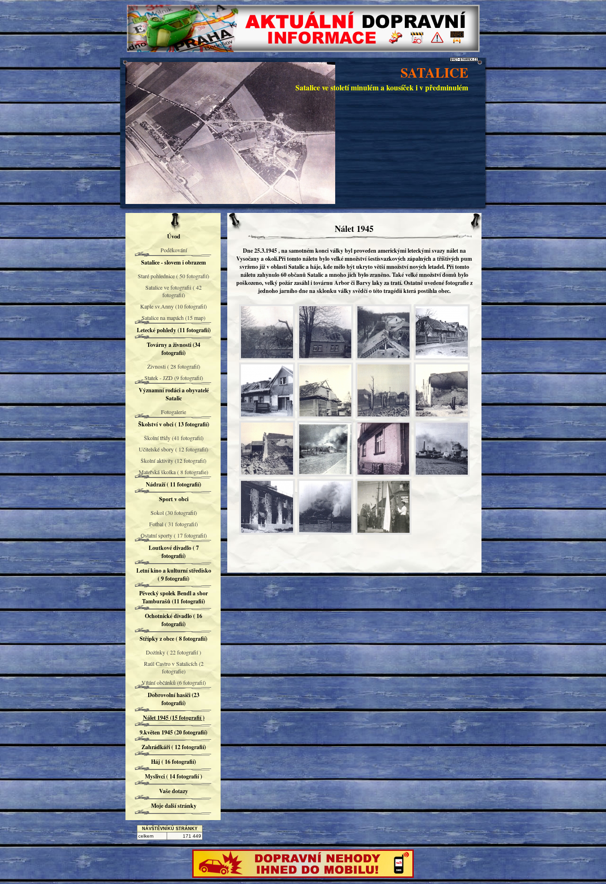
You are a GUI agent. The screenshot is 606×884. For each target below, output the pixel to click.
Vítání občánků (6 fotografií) (174, 682)
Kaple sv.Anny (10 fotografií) (173, 306)
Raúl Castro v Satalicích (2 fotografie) (174, 667)
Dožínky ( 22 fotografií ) (173, 652)
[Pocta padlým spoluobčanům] (383, 507)
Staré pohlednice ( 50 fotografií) (173, 276)
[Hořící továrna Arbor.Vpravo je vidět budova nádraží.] (325, 507)
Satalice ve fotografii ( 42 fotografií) (173, 291)
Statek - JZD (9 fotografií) (173, 377)
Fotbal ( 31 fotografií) (173, 524)
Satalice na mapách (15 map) (173, 317)
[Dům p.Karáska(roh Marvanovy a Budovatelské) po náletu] (383, 449)
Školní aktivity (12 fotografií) (173, 460)
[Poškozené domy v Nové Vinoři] (267, 332)
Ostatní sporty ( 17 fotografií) (174, 535)
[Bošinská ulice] (442, 332)
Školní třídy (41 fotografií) (174, 438)
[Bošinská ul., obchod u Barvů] (267, 390)
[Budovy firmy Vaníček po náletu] (267, 507)
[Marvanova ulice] (383, 390)
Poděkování (173, 250)
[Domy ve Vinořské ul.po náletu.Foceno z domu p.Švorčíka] (383, 332)
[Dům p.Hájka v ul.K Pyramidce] (325, 390)
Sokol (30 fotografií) (174, 512)
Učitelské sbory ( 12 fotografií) (173, 449)
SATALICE (434, 72)
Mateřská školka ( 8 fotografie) (173, 472)
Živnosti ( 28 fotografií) (173, 366)
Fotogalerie (173, 411)
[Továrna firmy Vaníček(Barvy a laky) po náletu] (442, 449)
